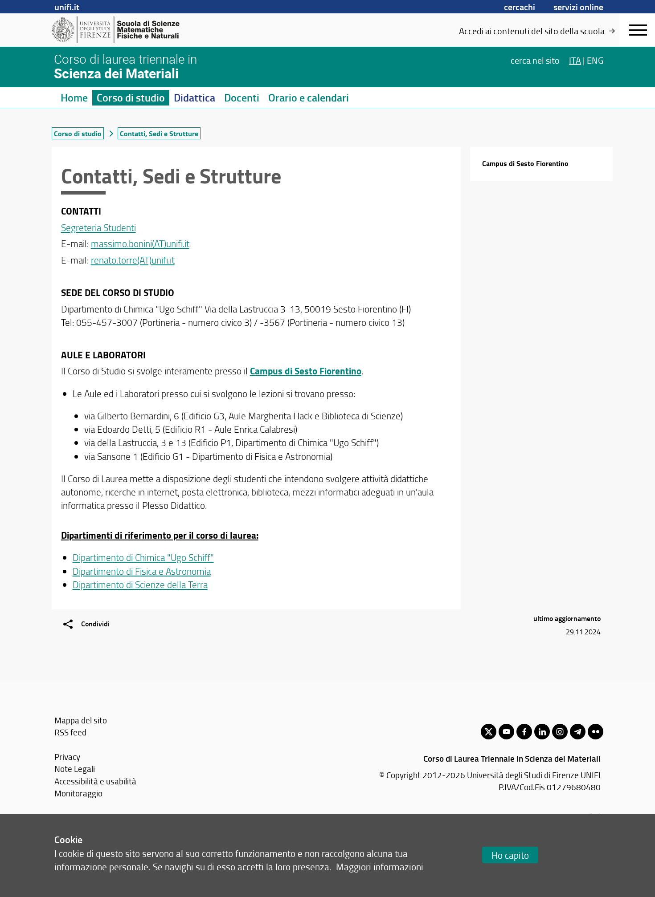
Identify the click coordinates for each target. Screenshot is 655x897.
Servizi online (578, 6)
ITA (575, 59)
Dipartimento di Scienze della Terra (140, 584)
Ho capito (510, 854)
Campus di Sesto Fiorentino (525, 163)
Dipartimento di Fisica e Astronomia (142, 570)
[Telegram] (577, 731)
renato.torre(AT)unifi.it (133, 259)
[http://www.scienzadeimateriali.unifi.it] (120, 29)
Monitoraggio (78, 793)
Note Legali (74, 769)
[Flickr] (595, 731)
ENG (595, 59)
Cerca (535, 59)
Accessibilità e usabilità (95, 781)
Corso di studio (131, 97)
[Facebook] (524, 731)
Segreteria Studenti (98, 227)
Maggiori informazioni (379, 866)
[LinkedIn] (542, 731)
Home (74, 97)
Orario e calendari (308, 97)
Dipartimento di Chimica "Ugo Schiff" (143, 557)
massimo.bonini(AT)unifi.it (140, 243)
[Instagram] (560, 731)
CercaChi (519, 6)
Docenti (241, 97)
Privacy (67, 757)
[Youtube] (506, 731)
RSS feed (70, 732)
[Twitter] (488, 731)
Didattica (194, 97)
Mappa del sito (80, 720)
